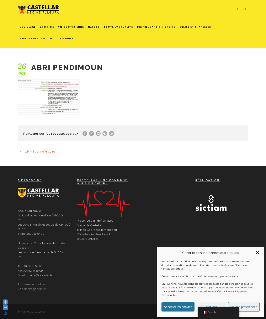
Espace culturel (33, 38)
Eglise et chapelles (195, 27)
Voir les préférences (243, 307)
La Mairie (47, 27)
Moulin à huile (62, 38)
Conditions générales (32, 288)
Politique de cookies (32, 284)
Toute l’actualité (118, 27)
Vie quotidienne (71, 27)
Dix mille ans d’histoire (156, 27)
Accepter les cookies (178, 307)
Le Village (28, 27)
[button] (257, 253)
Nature (94, 27)
